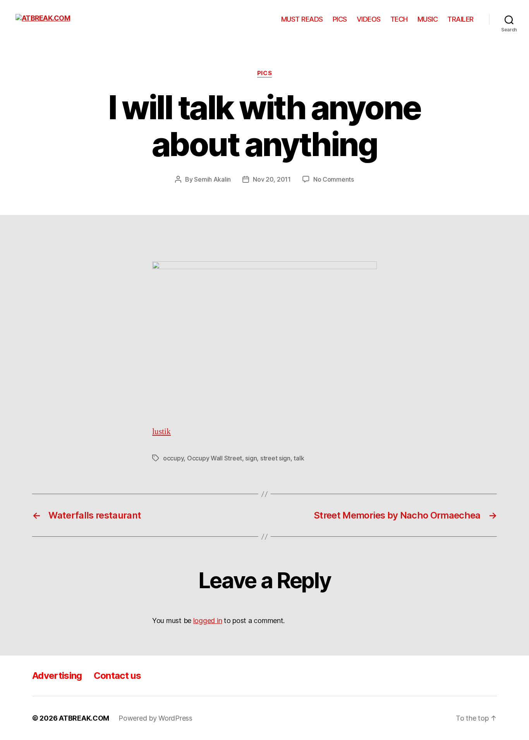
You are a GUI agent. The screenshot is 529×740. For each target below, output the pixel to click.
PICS (340, 19)
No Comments (333, 179)
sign (251, 458)
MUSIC (427, 19)
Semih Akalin (212, 179)
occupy (173, 458)
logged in (207, 620)
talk (299, 458)
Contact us (117, 675)
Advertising (57, 675)
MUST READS (302, 19)
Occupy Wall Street (214, 458)
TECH (399, 19)
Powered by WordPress (155, 718)
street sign (275, 458)
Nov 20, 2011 (272, 179)
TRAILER (460, 19)
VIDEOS (369, 19)
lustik (161, 431)
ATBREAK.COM (84, 718)
